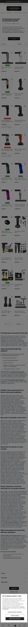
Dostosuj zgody (15, 615)
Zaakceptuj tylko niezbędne (15, 612)
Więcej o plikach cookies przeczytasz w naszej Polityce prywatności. (13, 608)
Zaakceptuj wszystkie (14, 618)
